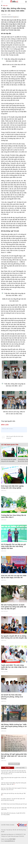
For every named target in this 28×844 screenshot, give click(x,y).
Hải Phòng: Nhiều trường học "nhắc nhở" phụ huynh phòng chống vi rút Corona (14, 726)
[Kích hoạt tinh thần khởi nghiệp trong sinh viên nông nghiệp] (9, 452)
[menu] (1, 1)
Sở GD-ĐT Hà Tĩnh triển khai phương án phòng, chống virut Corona (12, 697)
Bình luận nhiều (20, 767)
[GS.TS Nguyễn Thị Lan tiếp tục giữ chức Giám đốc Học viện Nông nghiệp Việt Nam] (14, 533)
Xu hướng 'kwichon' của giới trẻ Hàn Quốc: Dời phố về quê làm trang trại (13, 799)
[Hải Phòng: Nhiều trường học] (14, 713)
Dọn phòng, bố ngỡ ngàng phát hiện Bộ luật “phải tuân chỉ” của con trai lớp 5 (14, 756)
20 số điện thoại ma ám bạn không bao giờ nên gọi (14, 804)
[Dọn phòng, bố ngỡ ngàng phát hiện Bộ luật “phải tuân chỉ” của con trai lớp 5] (14, 743)
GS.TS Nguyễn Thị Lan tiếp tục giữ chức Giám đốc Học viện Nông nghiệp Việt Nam (13, 546)
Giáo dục (5, 5)
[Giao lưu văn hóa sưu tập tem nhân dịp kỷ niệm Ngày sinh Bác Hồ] (14, 564)
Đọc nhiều (7, 767)
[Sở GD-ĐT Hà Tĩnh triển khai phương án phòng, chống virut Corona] (14, 683)
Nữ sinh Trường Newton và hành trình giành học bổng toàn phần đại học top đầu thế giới (13, 606)
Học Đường (4, 611)
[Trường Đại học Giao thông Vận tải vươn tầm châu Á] (14, 504)
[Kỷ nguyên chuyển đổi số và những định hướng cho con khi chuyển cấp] (14, 624)
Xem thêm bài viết (14, 763)
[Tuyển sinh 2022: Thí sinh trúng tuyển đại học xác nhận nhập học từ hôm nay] (14, 654)
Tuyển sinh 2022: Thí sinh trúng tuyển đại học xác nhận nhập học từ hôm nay (14, 667)
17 (14, 784)
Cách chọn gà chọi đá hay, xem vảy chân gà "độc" (13, 793)
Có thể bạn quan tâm (9, 444)
